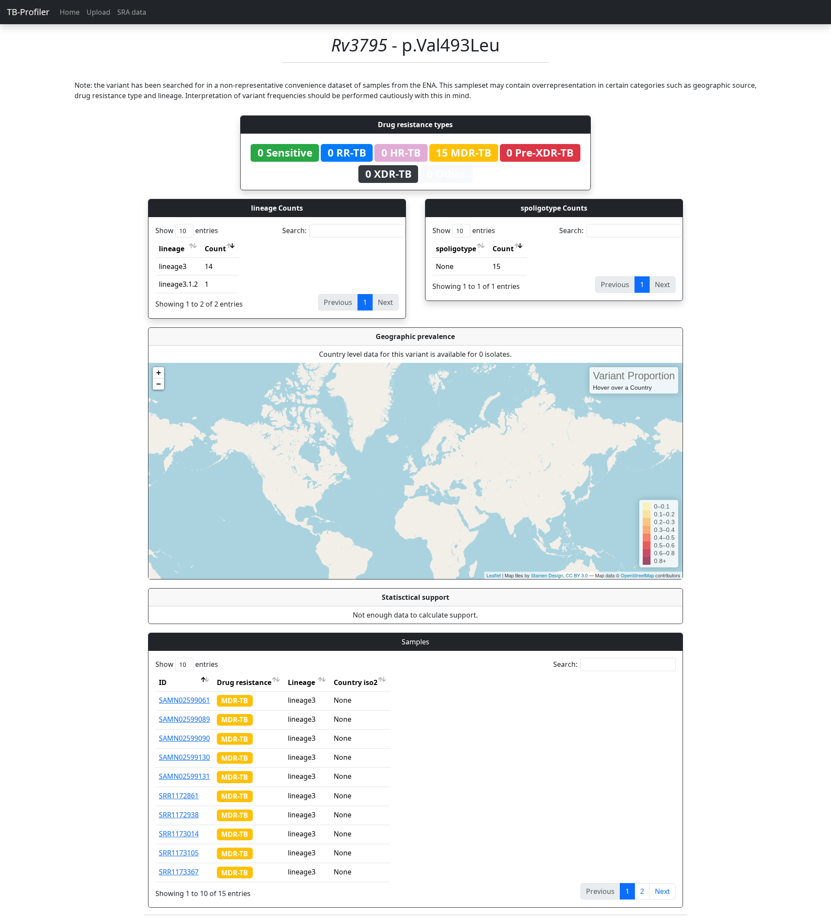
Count (215, 248)
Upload (98, 12)
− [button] (158, 383)
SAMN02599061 (184, 700)
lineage (171, 248)
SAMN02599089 (184, 719)
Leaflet (493, 575)
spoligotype (456, 248)
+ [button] (158, 372)
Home (70, 12)
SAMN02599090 (184, 738)
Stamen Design (547, 575)
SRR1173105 (179, 853)
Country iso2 (355, 682)
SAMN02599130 (184, 757)
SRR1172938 (179, 815)
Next (662, 891)
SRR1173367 (179, 872)
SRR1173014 (179, 834)
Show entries (186, 230)
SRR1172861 (179, 795)
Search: (294, 230)
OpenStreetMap (637, 575)
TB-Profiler (28, 12)
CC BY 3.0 (577, 575)
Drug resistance (244, 682)
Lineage (301, 682)
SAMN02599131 (184, 776)
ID (163, 682)
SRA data (131, 12)
